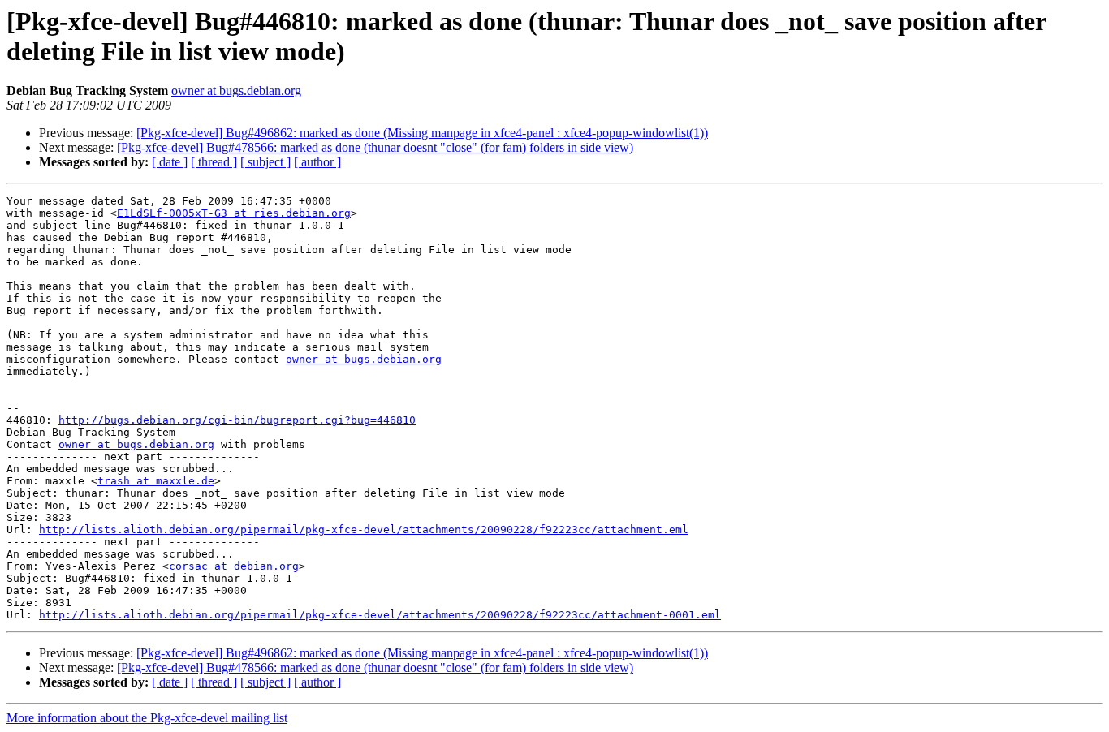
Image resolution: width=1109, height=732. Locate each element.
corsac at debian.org (234, 566)
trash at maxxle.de (155, 481)
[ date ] (170, 162)
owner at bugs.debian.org (236, 90)
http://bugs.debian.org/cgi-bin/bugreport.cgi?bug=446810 (237, 420)
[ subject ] (265, 162)
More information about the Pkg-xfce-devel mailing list (146, 718)
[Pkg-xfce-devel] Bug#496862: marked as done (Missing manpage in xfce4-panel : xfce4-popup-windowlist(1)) (422, 133)
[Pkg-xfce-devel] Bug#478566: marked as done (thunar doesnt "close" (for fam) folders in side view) (375, 147)
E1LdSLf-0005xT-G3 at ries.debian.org (234, 213)
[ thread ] (214, 162)
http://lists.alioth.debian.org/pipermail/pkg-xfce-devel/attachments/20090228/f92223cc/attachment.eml (363, 529)
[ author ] (317, 162)
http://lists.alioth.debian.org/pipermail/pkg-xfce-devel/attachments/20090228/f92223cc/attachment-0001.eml (380, 615)
